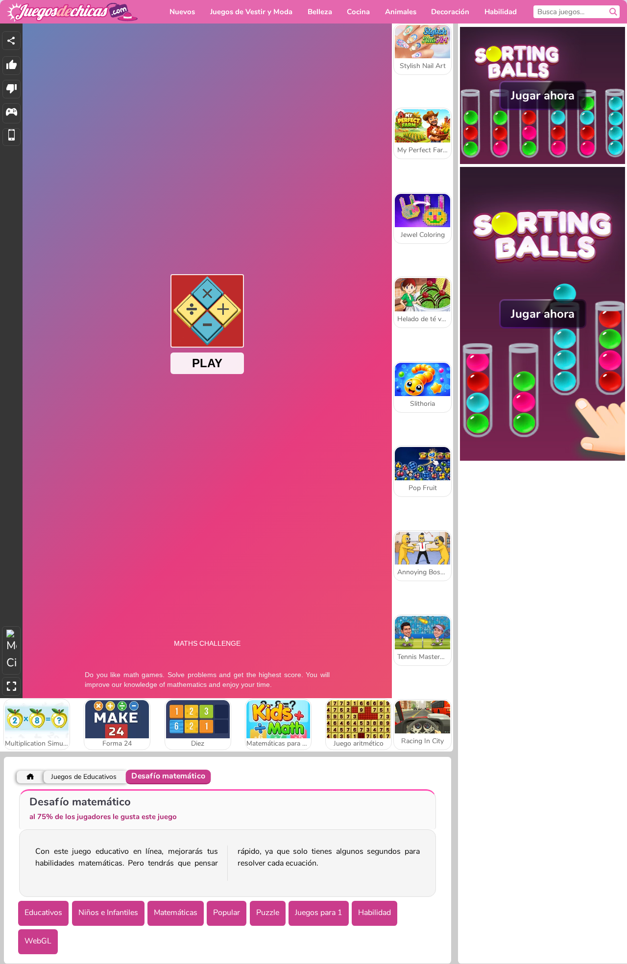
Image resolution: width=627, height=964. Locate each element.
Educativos (43, 912)
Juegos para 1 (318, 912)
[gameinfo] (11, 113)
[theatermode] (11, 650)
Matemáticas (175, 912)
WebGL (37, 941)
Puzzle (267, 912)
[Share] (11, 40)
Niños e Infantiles (108, 912)
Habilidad (374, 912)
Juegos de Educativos (84, 776)
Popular (226, 912)
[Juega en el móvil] (11, 137)
